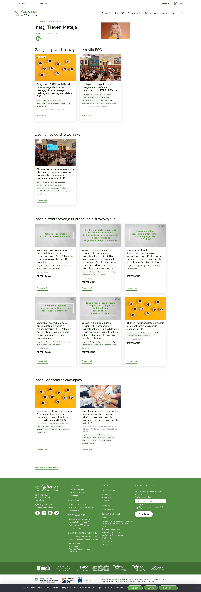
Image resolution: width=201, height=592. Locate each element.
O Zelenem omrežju (77, 528)
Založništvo (108, 491)
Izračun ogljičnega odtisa (112, 535)
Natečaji (105, 505)
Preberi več (168, 588)
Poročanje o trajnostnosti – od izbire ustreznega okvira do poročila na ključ (117, 523)
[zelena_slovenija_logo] (157, 568)
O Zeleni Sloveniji (110, 514)
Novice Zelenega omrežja (79, 522)
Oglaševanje (74, 510)
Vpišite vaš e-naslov (143, 497)
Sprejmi (135, 588)
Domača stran (42, 21)
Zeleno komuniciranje (111, 532)
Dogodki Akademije (77, 492)
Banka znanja (74, 543)
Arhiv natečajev (108, 509)
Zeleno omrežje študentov (82, 533)
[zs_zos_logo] (138, 568)
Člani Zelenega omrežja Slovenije (82, 519)
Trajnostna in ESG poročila (79, 525)
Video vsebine (75, 546)
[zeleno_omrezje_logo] (119, 568)
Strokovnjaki (56, 21)
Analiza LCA (107, 538)
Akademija (73, 486)
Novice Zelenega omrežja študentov (84, 540)
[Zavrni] (198, 588)
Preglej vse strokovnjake (46, 467)
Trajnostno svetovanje (111, 529)
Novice (104, 486)
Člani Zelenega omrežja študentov (83, 537)
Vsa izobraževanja (76, 489)
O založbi (106, 501)
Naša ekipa (106, 544)
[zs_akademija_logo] (81, 568)
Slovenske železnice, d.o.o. (47, 33)
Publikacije (106, 494)
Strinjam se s (151, 508)
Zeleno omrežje (76, 515)
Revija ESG (73, 500)
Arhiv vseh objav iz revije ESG (81, 507)
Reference (106, 518)
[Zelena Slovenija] (26, 13)
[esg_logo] (100, 568)
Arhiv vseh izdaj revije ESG (79, 504)
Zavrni (151, 588)
